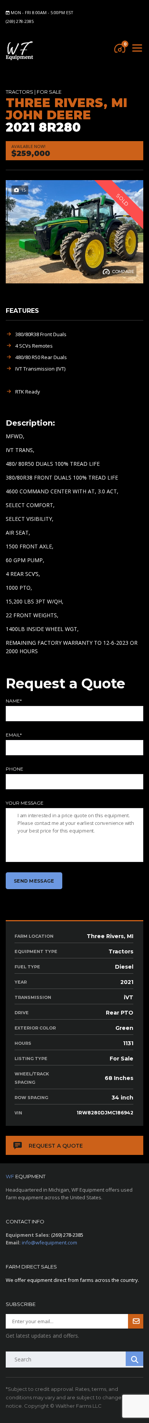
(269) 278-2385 (20, 21)
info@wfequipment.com (49, 1242)
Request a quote (56, 1145)
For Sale (49, 92)
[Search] (134, 1358)
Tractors (19, 92)
